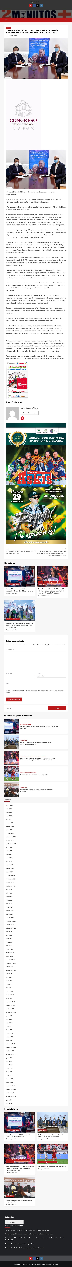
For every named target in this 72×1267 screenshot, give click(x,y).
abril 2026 (9, 819)
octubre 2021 (10, 1009)
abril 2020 (9, 1072)
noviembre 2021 (11, 1005)
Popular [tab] (17, 716)
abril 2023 (9, 945)
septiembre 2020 (11, 1054)
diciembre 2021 (10, 1002)
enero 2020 (9, 1082)
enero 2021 (9, 1040)
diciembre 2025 (10, 833)
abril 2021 (9, 1030)
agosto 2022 (9, 973)
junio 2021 (9, 1023)
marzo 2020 (9, 1075)
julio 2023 (9, 935)
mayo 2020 (9, 1068)
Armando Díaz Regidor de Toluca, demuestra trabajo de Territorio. (24, 1248)
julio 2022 (9, 977)
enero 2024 (9, 914)
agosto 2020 (9, 1058)
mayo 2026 (9, 816)
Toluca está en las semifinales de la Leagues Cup (34, 775)
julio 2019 (9, 1103)
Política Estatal (15, 584)
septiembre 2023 (11, 928)
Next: (51, 552)
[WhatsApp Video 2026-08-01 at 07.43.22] (23, 115)
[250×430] (17, 380)
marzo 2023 (9, 949)
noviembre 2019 (11, 1089)
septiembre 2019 (11, 1096)
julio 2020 (9, 1061)
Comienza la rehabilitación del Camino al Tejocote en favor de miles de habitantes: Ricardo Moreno (19, 625)
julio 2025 (9, 851)
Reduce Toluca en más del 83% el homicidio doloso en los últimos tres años (19, 590)
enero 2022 (9, 998)
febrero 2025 (10, 868)
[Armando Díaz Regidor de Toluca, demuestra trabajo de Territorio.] (11, 789)
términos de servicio (56, 690)
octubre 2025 (10, 840)
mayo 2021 (9, 1026)
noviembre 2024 (11, 879)
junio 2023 (9, 938)
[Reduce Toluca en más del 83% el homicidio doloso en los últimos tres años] (19, 576)
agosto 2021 (9, 1016)
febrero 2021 (10, 1037)
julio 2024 (9, 893)
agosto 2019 (9, 1100)
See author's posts (29, 413)
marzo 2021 (9, 1033)
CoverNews (45, 1264)
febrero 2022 (10, 995)
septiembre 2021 (11, 1012)
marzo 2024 (9, 907)
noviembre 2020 (11, 1047)
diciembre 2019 (10, 1086)
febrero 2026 (10, 826)
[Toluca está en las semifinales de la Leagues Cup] (11, 773)
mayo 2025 (9, 858)
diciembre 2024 (10, 875)
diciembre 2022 (10, 959)
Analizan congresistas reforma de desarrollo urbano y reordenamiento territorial (36, 743)
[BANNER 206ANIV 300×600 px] (36, 484)
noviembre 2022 (11, 963)
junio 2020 (9, 1065)
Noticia (8, 28)
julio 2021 (9, 1019)
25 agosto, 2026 (10, 630)
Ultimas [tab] (9, 716)
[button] (6, 20)
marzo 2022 (9, 991)
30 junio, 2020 (10, 35)
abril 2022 (9, 987)
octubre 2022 (10, 966)
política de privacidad (42, 690)
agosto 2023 (9, 931)
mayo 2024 (9, 900)
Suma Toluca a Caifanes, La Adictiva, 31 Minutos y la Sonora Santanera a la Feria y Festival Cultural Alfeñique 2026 (51, 591)
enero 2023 (9, 956)
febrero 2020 (10, 1079)
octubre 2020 (10, 1051)
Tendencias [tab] (27, 716)
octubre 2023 (10, 924)
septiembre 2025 (11, 844)
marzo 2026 (9, 823)
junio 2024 (9, 896)
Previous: (20, 551)
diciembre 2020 (10, 1044)
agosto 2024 (9, 889)
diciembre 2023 (10, 917)
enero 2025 (9, 872)
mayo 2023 (9, 942)
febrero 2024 (10, 910)
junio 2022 (9, 980)
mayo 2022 (9, 984)
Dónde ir (46, 582)
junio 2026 (9, 812)
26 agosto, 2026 (10, 593)
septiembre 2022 (11, 970)
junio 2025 (9, 854)
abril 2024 (9, 903)
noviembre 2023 (11, 921)
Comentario (10, 649)
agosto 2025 (9, 847)
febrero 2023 (10, 952)
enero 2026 (9, 830)
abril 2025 (9, 861)
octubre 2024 (10, 882)
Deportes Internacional (30, 772)
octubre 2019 (10, 1093)
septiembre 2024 (11, 886)
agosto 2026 (9, 805)
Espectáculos (53, 582)
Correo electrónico (41, 675)
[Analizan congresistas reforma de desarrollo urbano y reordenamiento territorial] (11, 742)
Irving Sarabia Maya (29, 408)
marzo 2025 (9, 865)
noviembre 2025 (11, 837)
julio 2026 (9, 809)
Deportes (22, 772)
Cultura (40, 582)
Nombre (9, 673)
